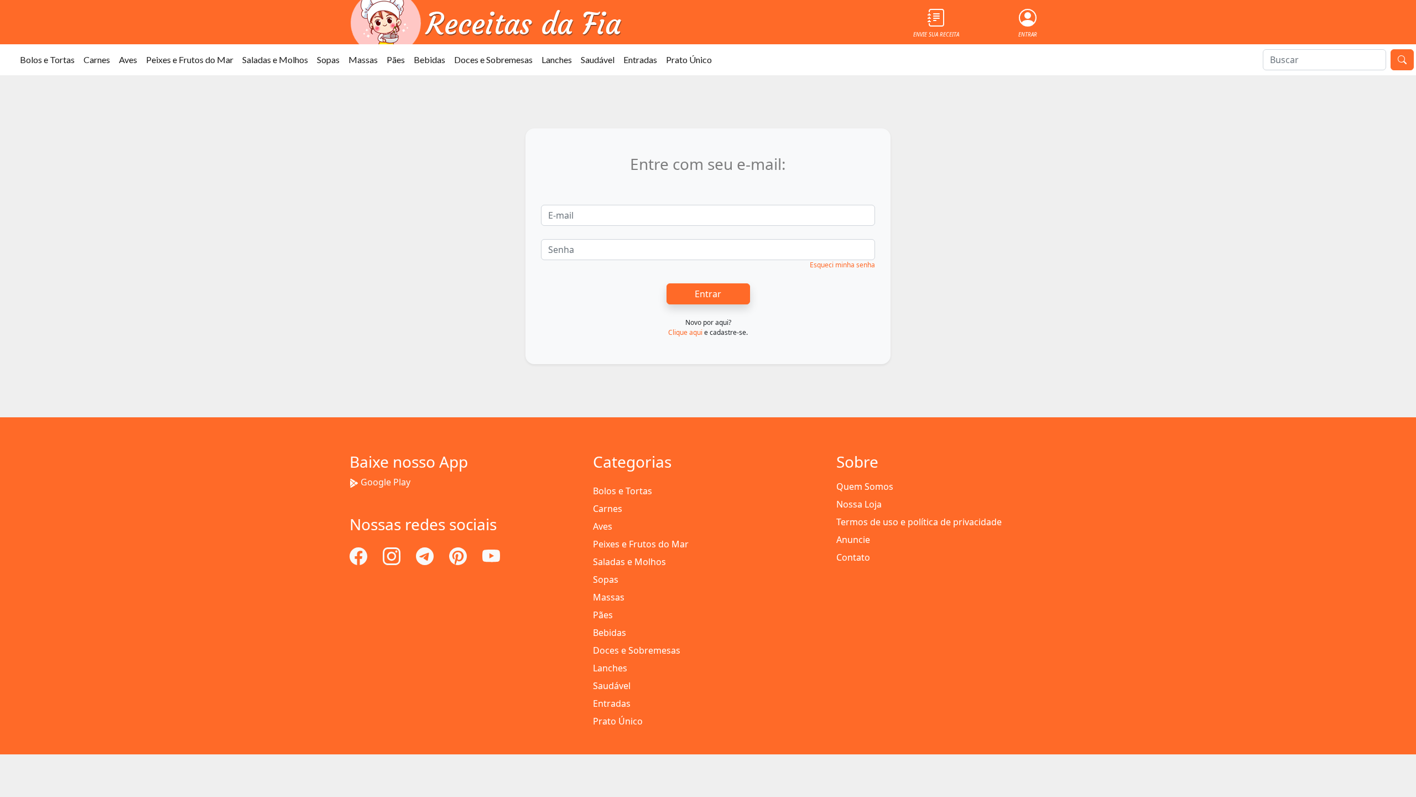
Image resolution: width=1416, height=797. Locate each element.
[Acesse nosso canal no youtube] (491, 555)
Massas (363, 59)
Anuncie (853, 540)
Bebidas (429, 59)
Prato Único (689, 59)
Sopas (328, 59)
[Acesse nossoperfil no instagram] (393, 555)
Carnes (97, 59)
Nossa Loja (859, 504)
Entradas (640, 59)
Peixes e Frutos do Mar (189, 59)
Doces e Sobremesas (493, 59)
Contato (853, 557)
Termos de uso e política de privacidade (919, 522)
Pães (396, 59)
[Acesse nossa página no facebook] (359, 555)
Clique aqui (685, 332)
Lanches (557, 59)
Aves (128, 59)
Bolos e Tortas (47, 59)
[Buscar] (1402, 59)
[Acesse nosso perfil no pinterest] (459, 555)
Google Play (385, 482)
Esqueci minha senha (842, 265)
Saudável (598, 59)
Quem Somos (864, 486)
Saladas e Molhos (275, 59)
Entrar (708, 294)
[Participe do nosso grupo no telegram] (426, 555)
